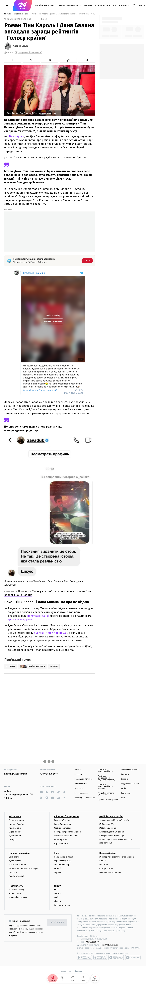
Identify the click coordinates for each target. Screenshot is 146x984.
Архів (123, 788)
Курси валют (15, 861)
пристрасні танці (38, 616)
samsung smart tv (133, 957)
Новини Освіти (107, 853)
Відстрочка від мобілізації (111, 835)
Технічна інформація (130, 770)
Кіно (56, 853)
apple (100, 957)
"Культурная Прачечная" (28, 52)
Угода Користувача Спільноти (106, 794)
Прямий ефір (15, 828)
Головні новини (16, 820)
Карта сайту (126, 793)
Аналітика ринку (16, 889)
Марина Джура (21, 46)
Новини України (16, 824)
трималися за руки (20, 619)
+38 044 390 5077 (49, 774)
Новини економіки (19, 853)
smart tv (116, 957)
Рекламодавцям (81, 793)
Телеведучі (79, 788)
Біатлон (57, 901)
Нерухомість (16, 886)
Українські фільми (62, 861)
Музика (88, 5)
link (41, 792)
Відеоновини (15, 832)
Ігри (123, 798)
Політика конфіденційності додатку (105, 786)
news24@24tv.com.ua (15, 774)
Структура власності (130, 784)
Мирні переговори (62, 828)
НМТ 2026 (103, 864)
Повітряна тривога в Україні (67, 832)
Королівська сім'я (105, 5)
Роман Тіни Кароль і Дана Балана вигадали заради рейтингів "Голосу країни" (63, 14)
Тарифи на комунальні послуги (23, 868)
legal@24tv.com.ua (110, 945)
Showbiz (8, 14)
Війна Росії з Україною (66, 816)
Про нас (77, 770)
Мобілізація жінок (107, 828)
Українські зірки (44, 5)
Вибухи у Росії (60, 839)
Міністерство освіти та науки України (116, 857)
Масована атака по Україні (66, 835)
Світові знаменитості (68, 5)
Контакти (125, 774)
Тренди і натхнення (18, 897)
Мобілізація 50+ (106, 824)
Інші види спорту (62, 905)
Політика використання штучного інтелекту (106, 778)
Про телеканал (80, 784)
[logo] (22, 5)
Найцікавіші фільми (63, 857)
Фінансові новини (17, 864)
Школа (102, 861)
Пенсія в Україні (16, 876)
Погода (12, 839)
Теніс (56, 897)
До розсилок (57, 922)
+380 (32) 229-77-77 (93, 942)
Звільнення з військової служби (114, 820)
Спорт (57, 886)
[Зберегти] (86, 60)
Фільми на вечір (61, 864)
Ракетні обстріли (62, 820)
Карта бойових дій (62, 824)
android (84, 957)
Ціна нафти (14, 857)
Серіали (57, 872)
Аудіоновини (15, 835)
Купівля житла (15, 893)
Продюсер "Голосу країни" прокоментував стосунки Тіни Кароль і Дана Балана (47, 593)
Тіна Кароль (16, 136)
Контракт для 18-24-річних (111, 832)
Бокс (56, 889)
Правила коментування (108, 800)
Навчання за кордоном (110, 872)
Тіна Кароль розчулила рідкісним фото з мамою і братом (50, 157)
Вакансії (124, 779)
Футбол (57, 893)
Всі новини (15, 816)
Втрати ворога (61, 843)
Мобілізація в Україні (111, 816)
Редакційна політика (83, 779)
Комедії (57, 868)
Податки (13, 872)
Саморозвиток (106, 868)
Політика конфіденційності (105, 770)
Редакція (78, 774)
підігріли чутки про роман (50, 633)
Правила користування (84, 798)
